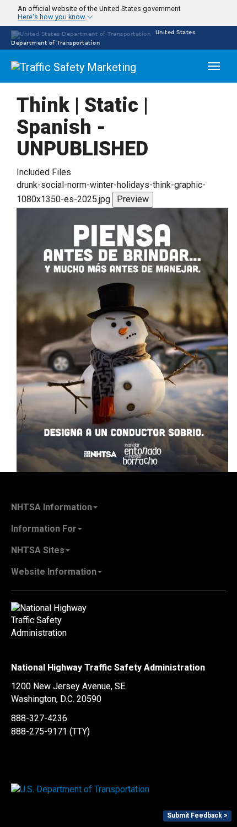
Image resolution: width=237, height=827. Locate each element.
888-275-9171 (39, 731)
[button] (92, 13)
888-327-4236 (39, 718)
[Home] (74, 66)
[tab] (118, 13)
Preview (133, 199)
